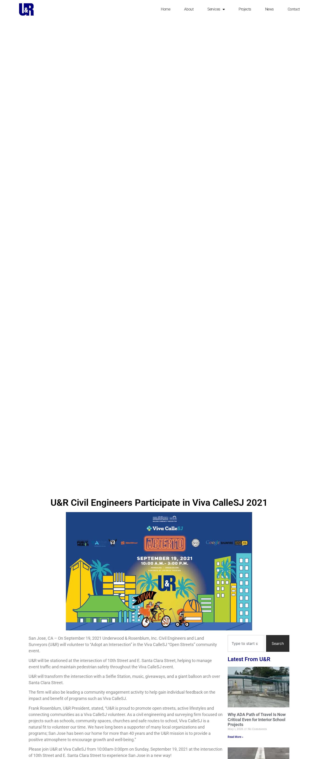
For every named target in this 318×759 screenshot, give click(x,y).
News (269, 9)
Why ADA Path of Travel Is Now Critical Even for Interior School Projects (257, 719)
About (188, 9)
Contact (294, 9)
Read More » (235, 737)
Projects (245, 9)
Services (213, 9)
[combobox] (246, 643)
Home (165, 9)
